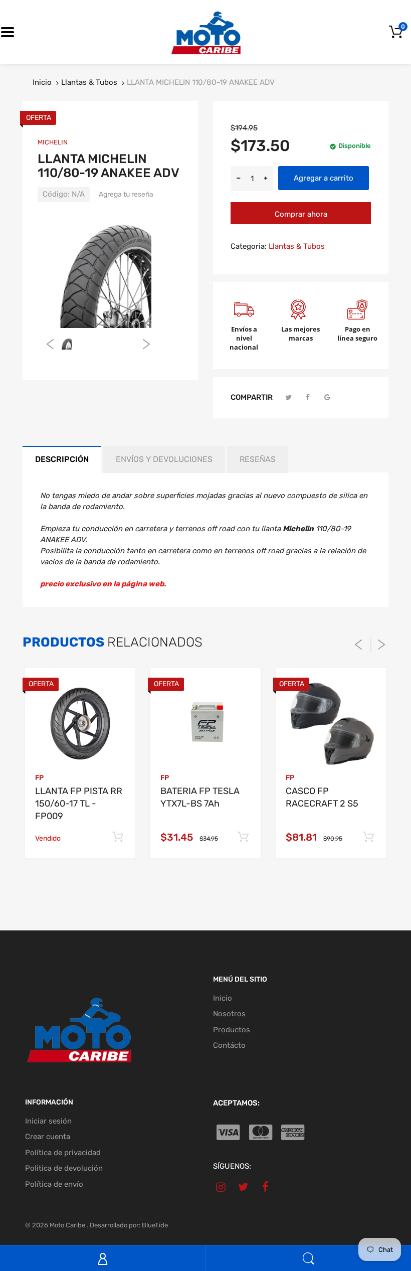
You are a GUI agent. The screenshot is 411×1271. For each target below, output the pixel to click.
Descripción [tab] (62, 459)
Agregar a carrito (323, 178)
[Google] (327, 397)
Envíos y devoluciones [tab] (164, 459)
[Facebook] (308, 397)
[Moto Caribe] (205, 31)
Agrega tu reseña (126, 194)
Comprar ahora (301, 214)
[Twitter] (289, 397)
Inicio (42, 82)
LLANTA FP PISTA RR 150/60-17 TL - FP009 (78, 803)
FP (39, 777)
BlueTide (155, 1225)
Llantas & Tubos (89, 82)
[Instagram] (221, 1187)
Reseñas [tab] (258, 459)
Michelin (53, 142)
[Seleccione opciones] (117, 837)
